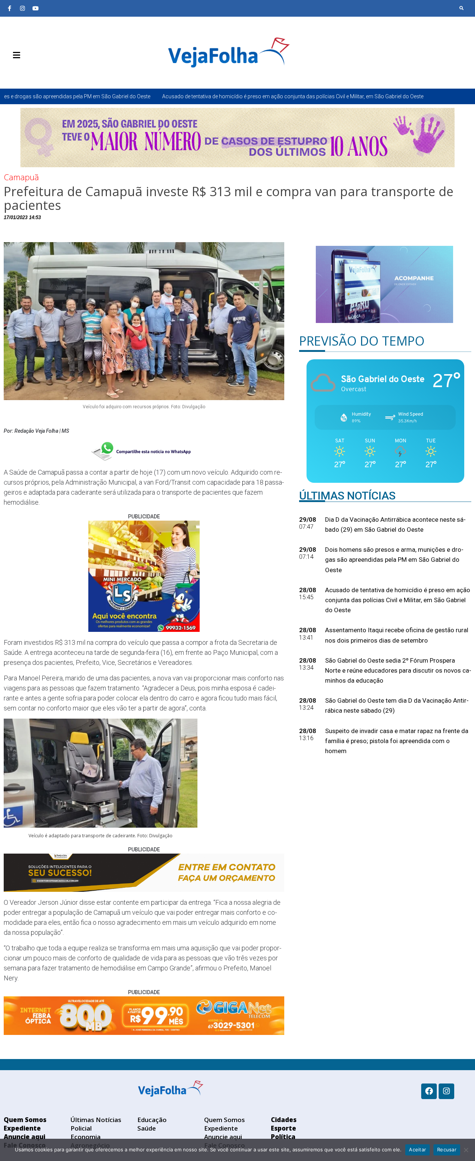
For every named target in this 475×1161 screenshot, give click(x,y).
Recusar (446, 1149)
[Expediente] (20, 73)
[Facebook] (429, 1091)
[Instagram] (22, 8)
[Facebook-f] (9, 8)
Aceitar (417, 1149)
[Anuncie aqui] (31, 73)
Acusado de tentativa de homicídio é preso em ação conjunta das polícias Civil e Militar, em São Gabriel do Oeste (210, 96)
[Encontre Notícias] (461, 8)
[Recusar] (465, 1150)
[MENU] (15, 55)
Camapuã (21, 176)
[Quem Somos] (9, 73)
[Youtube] (35, 8)
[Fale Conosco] (42, 73)
